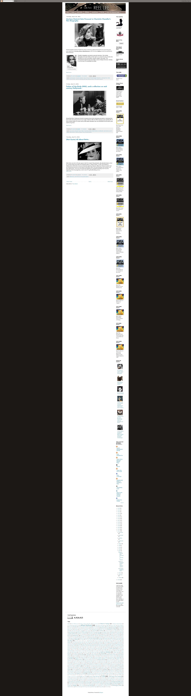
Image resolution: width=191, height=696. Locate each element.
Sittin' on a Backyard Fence (118, 673)
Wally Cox (102, 685)
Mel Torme (83, 662)
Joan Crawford (82, 650)
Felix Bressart (119, 639)
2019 (119, 517)
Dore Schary (72, 130)
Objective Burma (70, 667)
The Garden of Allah (82, 679)
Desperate (89, 635)
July (119, 545)
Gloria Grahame (112, 643)
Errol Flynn (82, 639)
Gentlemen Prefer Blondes (72, 643)
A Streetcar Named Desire (117, 623)
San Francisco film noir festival (112, 672)
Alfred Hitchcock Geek (99, 625)
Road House (93, 671)
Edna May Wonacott (92, 638)
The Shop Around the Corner (117, 681)
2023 (119, 510)
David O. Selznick (106, 634)
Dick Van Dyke (116, 635)
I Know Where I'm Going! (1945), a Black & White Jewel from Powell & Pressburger (120, 434)
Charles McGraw (92, 631)
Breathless (120, 629)
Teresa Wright (84, 677)
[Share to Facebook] (94, 76)
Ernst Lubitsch (75, 639)
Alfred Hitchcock (86, 625)
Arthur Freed (89, 626)
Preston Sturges (119, 668)
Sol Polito (70, 674)
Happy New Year (110, 644)
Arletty (75, 626)
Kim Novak (82, 654)
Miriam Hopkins (84, 663)
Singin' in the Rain (109, 673)
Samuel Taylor (94, 672)
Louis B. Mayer (90, 657)
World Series (107, 686)
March (120, 573)
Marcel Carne (112, 658)
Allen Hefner (106, 625)
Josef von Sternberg (79, 79)
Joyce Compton (86, 653)
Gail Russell (100, 642)
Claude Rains (111, 633)
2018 (119, 518)
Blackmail (76, 629)
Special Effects (76, 674)
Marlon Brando (109, 659)
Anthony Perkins (120, 625)
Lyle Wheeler (117, 657)
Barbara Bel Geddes (71, 628)
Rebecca (106, 669)
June (120, 547)
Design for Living (83, 635)
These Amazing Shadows (118, 682)
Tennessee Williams (76, 677)
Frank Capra (103, 640)
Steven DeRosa (119, 674)
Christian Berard (119, 631)
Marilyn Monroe (79, 659)
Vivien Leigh (97, 685)
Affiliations (87, 12)
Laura (99, 654)
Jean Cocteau (74, 649)
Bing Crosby (70, 629)
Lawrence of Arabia (112, 654)
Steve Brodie (112, 674)
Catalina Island (107, 630)
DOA (86, 634)
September (121, 540)
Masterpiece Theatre (89, 660)
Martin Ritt (69, 660)
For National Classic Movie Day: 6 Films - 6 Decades (120, 372)
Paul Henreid (82, 668)
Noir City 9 (85, 666)
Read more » (69, 72)
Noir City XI (91, 666)
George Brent (79, 643)
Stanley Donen (89, 674)
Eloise (113, 638)
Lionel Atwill (76, 657)
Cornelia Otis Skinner (74, 634)
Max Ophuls (117, 660)
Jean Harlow (86, 649)
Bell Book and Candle (95, 628)
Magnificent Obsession (97, 658)
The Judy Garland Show (112, 679)
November (121, 535)
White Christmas (71, 686)
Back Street (120, 626)
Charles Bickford (77, 631)
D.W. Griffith (81, 634)
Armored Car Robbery (81, 626)
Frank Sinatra (117, 640)
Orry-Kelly (80, 667)
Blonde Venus (82, 629)
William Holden (78, 686)
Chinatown (113, 631)
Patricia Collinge (116, 667)
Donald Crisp (98, 636)
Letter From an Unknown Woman (111, 655)
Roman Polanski (78, 672)
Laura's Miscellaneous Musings (120, 449)
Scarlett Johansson (71, 673)
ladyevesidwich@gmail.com (119, 603)
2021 (119, 513)
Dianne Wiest (110, 635)
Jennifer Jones (110, 649)
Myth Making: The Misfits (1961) (120, 383)
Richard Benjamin (72, 671)
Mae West (86, 79)
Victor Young (81, 685)
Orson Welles (86, 667)
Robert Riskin (106, 671)
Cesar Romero (71, 631)
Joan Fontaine (89, 650)
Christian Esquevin (71, 633)
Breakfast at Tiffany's (112, 629)
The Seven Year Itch (100, 681)
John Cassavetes (106, 650)
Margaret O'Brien (119, 658)
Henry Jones (80, 645)
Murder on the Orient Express (115, 663)
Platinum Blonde (103, 668)
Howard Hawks (70, 647)
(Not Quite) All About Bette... (78, 139)
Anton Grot (71, 626)
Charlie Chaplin (99, 631)
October (120, 538)
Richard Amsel (121, 669)
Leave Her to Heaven (82, 655)
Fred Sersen (82, 642)
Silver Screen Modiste (100, 673)
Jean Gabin (80, 649)
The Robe (93, 681)
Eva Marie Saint (98, 639)
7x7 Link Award (95, 623)
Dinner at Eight (74, 636)
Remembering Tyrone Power (120, 393)
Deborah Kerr (76, 635)
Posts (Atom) (75, 183)
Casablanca (101, 630)
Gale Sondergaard (107, 642)
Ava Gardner (114, 626)
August (120, 543)
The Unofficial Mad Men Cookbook (97, 682)
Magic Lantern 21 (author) (87, 658)
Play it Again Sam (111, 668)
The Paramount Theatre (104, 680)
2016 (119, 522)
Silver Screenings (119, 476)
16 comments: (84, 75)
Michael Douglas (110, 662)
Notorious (113, 666)
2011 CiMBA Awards (74, 623)
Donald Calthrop (92, 636)
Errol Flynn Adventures (89, 639)
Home (67, 12)
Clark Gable (97, 633)
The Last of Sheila (70, 680)
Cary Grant (94, 630)
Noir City (79, 666)
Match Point (96, 660)
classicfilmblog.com (119, 488)
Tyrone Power (115, 684)
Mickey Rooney (77, 663)
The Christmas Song (117, 677)
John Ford (112, 650)
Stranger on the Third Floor (72, 676)
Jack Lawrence (91, 648)
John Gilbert (117, 650)
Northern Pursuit (107, 666)
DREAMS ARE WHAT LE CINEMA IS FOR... (120, 482)
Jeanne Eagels (104, 649)
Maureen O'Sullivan (110, 660)
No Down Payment (72, 666)
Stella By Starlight (97, 674)
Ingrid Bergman (108, 647)
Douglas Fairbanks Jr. (97, 77)
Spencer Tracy (82, 132)
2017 (119, 520)
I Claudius (83, 647)
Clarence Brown (90, 633)
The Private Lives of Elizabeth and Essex (76, 681)
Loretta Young (83, 657)
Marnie (115, 659)
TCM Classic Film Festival (114, 676)
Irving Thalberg (74, 648)
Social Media (79, 12)
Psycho (69, 669)
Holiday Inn (109, 645)
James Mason (98, 648)
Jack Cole (86, 648)
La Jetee (87, 654)
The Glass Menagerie (90, 679)
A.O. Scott (69, 625)
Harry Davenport (117, 644)
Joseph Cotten (116, 652)
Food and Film (96, 640)
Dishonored (86, 636)
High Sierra (98, 645)
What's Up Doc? (108, 685)
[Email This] (89, 76)
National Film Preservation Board (95, 664)
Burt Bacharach (72, 77)
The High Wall (97, 679)
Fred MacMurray (75, 642)
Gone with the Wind (71, 644)
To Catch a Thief (81, 684)
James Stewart (113, 648)
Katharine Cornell (115, 653)
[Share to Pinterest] (95, 76)
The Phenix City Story (114, 680)
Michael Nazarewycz (118, 662)
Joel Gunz (94, 650)
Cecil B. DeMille (114, 630)
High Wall (103, 645)
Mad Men (71, 658)
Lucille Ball (105, 657)
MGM (71, 132)
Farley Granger (104, 639)
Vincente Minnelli (88, 132)
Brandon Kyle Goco (103, 629)
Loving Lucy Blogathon (98, 657)
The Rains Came (88, 681)
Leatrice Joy (74, 655)
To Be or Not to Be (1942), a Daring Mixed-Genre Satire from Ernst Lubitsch (120, 405)
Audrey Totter (108, 626)
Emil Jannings (117, 638)
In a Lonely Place (99, 647)
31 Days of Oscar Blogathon (85, 623)
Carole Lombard (88, 630)
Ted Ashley (69, 677)
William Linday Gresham (86, 686)
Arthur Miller (95, 626)
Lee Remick (90, 655)
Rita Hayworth (86, 671)
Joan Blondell (76, 650)
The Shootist (108, 681)
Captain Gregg (80, 630)
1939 (69, 623)
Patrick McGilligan (76, 668)
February (120, 574)
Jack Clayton (80, 648)
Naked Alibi (87, 664)
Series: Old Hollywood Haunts (112, 12)
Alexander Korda (76, 625)
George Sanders (92, 643)
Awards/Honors (95, 12)
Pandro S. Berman (75, 132)
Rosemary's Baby (87, 672)
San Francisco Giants (102, 672)
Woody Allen (100, 686)
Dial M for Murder (103, 635)
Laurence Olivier (104, 654)
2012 (119, 529)
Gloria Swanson (119, 643)
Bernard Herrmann (105, 628)
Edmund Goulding (84, 638)
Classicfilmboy (104, 633)
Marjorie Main (86, 659)
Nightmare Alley (120, 664)
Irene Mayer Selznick (116, 647)
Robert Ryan (113, 671)
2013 (119, 527)
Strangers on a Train (82, 676)
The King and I (120, 679)
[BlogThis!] (91, 76)
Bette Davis (72, 176)
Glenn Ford (106, 643)
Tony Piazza (97, 684)
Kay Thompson (75, 654)
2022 (119, 511)
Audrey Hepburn (102, 626)
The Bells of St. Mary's (96, 677)
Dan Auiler (91, 634)
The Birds (103, 677)
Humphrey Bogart (77, 647)
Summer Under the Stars (94, 676)
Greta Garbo (90, 644)
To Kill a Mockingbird (90, 684)
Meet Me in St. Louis (76, 662)
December (121, 532)
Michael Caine (96, 662)
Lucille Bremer (111, 657)
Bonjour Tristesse (88, 629)
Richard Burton (79, 671)
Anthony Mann (113, 625)
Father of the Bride (84, 130)
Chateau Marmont (107, 631)
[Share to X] (92, 76)
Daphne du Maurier (97, 634)
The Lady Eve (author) (99, 79)
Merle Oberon (89, 662)
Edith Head (77, 638)
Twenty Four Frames (119, 500)
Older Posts (110, 181)
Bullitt (69, 630)
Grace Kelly (78, 644)
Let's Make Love (101, 655)
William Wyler (94, 686)
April (120, 550)
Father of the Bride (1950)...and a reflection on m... (120, 564)
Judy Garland (105, 130)
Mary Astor (75, 660)
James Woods (77, 176)
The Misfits (87, 680)
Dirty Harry (80, 636)
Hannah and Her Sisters (102, 644)
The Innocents (103, 679)
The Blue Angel (109, 677)
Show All (122, 502)
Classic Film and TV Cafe (88, 77)
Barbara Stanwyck (85, 628)
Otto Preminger (93, 667)
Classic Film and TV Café (119, 471)
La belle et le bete (93, 654)
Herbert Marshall (92, 645)
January (120, 577)
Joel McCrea (100, 650)
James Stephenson (105, 648)
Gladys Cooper (99, 643)
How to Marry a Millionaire (117, 645)
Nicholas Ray (114, 664)
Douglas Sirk (72, 638)
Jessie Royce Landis (118, 649)
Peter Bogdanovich (89, 668)
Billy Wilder (120, 628)
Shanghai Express (90, 673)
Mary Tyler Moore (81, 660)
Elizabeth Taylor (78, 130)
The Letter (77, 680)
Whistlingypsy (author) (117, 685)
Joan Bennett (100, 130)
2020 (119, 515)
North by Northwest (98, 666)
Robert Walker (119, 671)
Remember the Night (113, 669)
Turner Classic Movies (105, 684)
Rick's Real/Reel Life (120, 455)
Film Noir (102, 12)
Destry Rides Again (95, 635)
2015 (119, 524)
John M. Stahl (86, 652)
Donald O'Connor (106, 636)
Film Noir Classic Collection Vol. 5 (81, 640)
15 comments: (84, 174)
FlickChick (91, 640)
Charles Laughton (85, 631)
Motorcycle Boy (105, 663)
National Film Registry (106, 664)
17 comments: (84, 128)
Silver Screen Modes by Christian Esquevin (119, 494)
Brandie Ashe (95, 629)
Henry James (73, 645)
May (120, 549)
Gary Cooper (114, 642)
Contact (73, 12)
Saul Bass (120, 672)
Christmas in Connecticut (82, 633)
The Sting (70, 682)
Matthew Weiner (103, 660)
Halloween (95, 644)
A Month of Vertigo (104, 623)
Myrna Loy (75, 664)
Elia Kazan (101, 638)
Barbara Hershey (78, 628)
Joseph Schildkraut (77, 653)
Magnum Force (105, 658)
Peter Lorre (97, 668)
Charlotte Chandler (79, 77)
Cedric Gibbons (121, 630)
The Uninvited (87, 682)
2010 (119, 579)
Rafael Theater (87, 669)
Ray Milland (100, 669)
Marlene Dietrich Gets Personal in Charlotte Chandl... (120, 556)
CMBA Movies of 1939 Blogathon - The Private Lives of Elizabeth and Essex (120, 419)
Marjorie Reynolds (93, 659)
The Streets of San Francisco (78, 682)
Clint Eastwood (117, 633)
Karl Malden (108, 653)
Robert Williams (71, 672)
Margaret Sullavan (71, 659)
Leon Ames (95, 655)
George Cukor (104, 77)
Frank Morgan (110, 640)
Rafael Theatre (94, 669)
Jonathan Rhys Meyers (95, 652)
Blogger (101, 692)
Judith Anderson (94, 653)
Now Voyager (119, 666)
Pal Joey (98, 667)
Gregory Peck (84, 644)
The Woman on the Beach (108, 682)
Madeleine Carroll (78, 658)
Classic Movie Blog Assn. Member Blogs (119, 461)
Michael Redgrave (70, 663)
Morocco (98, 663)
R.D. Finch (74, 669)
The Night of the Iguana (95, 680)
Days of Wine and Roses (115, 634)
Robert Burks (99, 671)
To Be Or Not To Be (72, 684)
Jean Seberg (98, 649)
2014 (119, 525)
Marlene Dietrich (91, 79)
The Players (121, 680)
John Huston (74, 652)
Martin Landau (119, 659)
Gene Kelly (120, 642)
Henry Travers (85, 645)
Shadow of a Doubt (81, 673)
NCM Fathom (81, 664)
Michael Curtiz (102, 662)
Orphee (76, 667)
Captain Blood (73, 630)
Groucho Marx (72, 79)
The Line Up (82, 680)
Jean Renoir (92, 649)
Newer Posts (69, 181)
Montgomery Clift (92, 663)
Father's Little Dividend (93, 130)
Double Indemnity (113, 636)
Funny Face (94, 642)
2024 (119, 508)
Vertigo (74, 685)
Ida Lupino (93, 647)
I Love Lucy (88, 647)
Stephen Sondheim (105, 674)
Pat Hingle (110, 667)
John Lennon (80, 652)
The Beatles (89, 677)
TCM (103, 676)
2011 (119, 530)
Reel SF (118, 466)
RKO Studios (80, 669)
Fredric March (87, 642)
